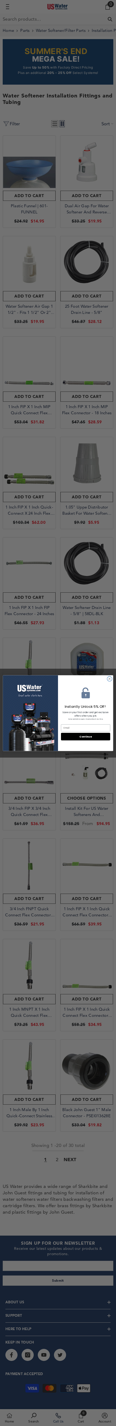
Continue (85, 736)
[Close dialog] (109, 678)
